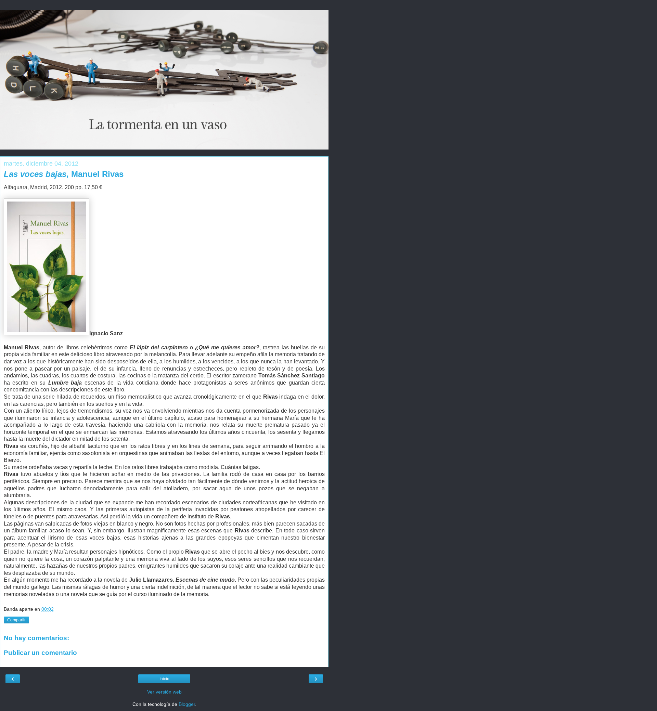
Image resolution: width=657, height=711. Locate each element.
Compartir (16, 620)
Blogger (187, 704)
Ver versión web (164, 692)
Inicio (164, 678)
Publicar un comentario (40, 652)
